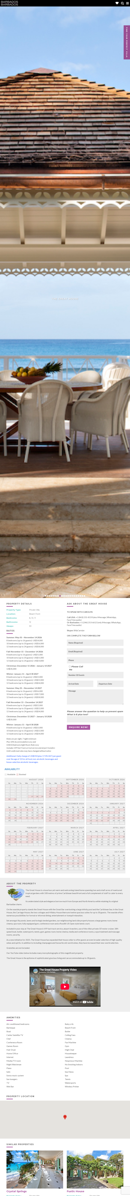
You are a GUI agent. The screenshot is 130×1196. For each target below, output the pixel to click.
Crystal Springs (16, 1191)
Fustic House (75, 1191)
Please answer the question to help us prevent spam (95, 711)
